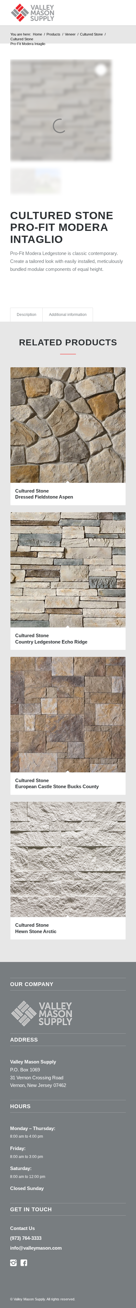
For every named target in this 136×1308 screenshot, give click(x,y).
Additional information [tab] (68, 314)
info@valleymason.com (36, 1248)
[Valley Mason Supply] (56, 12)
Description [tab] (26, 314)
